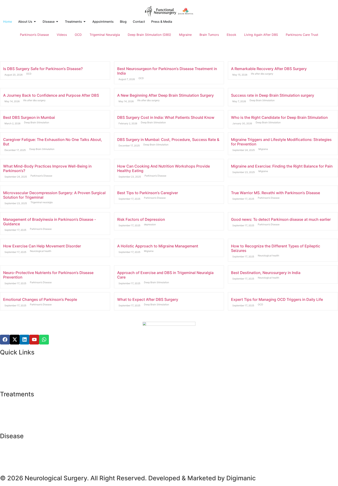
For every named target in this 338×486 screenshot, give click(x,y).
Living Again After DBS (261, 35)
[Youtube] (34, 339)
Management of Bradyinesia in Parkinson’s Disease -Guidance (49, 221)
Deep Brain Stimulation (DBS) (149, 35)
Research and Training (16, 367)
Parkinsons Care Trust (302, 35)
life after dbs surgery (262, 73)
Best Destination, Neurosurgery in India (265, 272)
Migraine (185, 35)
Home (4, 358)
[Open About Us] (34, 21)
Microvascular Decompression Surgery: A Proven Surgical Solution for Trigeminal (54, 195)
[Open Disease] (57, 21)
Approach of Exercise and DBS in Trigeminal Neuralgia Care (165, 275)
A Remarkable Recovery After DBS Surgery (269, 68)
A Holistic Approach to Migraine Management (157, 246)
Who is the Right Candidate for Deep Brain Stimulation (279, 117)
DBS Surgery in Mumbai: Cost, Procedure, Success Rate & (168, 139)
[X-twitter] (15, 339)
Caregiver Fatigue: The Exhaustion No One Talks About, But (52, 141)
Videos (62, 35)
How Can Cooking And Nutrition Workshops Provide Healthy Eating (163, 168)
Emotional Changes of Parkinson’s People (40, 299)
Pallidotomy (9, 418)
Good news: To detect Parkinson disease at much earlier (281, 219)
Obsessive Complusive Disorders (24, 460)
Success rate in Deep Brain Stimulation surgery (272, 95)
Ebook (231, 35)
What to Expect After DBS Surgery (147, 299)
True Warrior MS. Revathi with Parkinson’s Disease (275, 192)
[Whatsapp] (44, 339)
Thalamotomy (10, 404)
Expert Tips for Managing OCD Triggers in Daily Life (277, 299)
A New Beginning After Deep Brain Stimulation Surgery (165, 95)
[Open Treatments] (84, 21)
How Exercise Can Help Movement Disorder (42, 246)
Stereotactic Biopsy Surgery (21, 409)
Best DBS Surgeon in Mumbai (29, 117)
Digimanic (241, 478)
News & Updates (12, 377)
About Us (7, 362)
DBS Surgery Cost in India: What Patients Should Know (165, 117)
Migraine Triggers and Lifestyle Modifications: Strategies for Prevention (281, 141)
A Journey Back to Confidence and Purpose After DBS (51, 95)
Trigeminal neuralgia (42, 202)
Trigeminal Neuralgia (105, 35)
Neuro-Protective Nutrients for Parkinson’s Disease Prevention (48, 275)
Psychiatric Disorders (15, 381)
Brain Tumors (209, 35)
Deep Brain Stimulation (262, 100)
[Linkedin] (24, 339)
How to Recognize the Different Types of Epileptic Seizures (275, 248)
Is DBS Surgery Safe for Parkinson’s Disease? (43, 68)
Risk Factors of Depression (141, 219)
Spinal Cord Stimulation (17, 414)
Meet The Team (11, 372)
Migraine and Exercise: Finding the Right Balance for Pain (282, 166)
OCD (78, 35)
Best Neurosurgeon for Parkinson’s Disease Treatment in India (167, 71)
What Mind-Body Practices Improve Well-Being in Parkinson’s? (47, 168)
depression (150, 224)
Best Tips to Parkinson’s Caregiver (147, 192)
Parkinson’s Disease (34, 35)
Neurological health (40, 251)
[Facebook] (5, 339)
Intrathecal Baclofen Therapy (21, 423)
